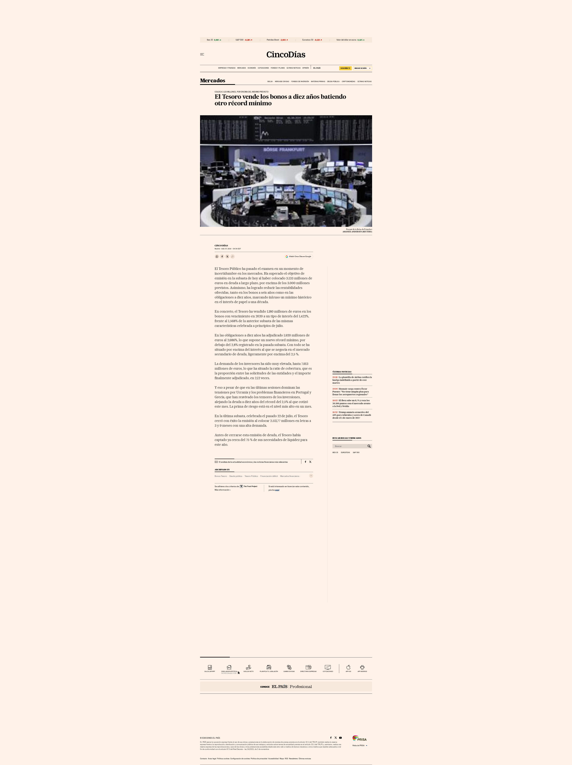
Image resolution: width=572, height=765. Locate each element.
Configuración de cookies (240, 758)
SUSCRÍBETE (345, 68)
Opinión (305, 68)
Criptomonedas (348, 82)
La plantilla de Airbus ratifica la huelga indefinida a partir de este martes (352, 380)
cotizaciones (328, 671)
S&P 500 (239, 40)
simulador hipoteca (229, 671)
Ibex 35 (210, 40)
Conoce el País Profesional (286, 686)
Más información (222, 490)
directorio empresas (308, 671)
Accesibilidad (273, 758)
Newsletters (293, 758)
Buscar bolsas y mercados (346, 438)
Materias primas (318, 82)
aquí (277, 490)
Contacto (203, 758)
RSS (286, 758)
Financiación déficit (269, 476)
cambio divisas (289, 671)
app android (362, 671)
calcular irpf (209, 671)
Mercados (241, 68)
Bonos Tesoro (221, 476)
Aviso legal (212, 758)
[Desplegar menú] (202, 54)
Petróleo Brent (273, 40)
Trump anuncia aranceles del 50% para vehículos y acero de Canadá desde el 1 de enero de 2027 (351, 415)
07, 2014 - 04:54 (231, 249)
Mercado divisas (282, 82)
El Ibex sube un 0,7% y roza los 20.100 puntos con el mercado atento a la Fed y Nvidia (351, 403)
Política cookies (223, 758)
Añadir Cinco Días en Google (300, 256)
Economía (252, 68)
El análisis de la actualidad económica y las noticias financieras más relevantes (253, 462)
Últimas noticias (293, 68)
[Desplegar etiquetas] (311, 476)
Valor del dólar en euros (346, 40)
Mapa (282, 758)
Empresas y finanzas (226, 68)
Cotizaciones (263, 68)
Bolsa (270, 82)
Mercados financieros (289, 476)
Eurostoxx (345, 452)
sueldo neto (249, 671)
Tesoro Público (251, 476)
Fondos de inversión (300, 82)
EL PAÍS (315, 67)
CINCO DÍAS (221, 245)
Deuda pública (333, 82)
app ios (348, 671)
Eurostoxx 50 (307, 40)
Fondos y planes (278, 68)
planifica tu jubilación (269, 671)
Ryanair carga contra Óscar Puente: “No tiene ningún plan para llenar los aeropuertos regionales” (350, 391)
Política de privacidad (259, 758)
